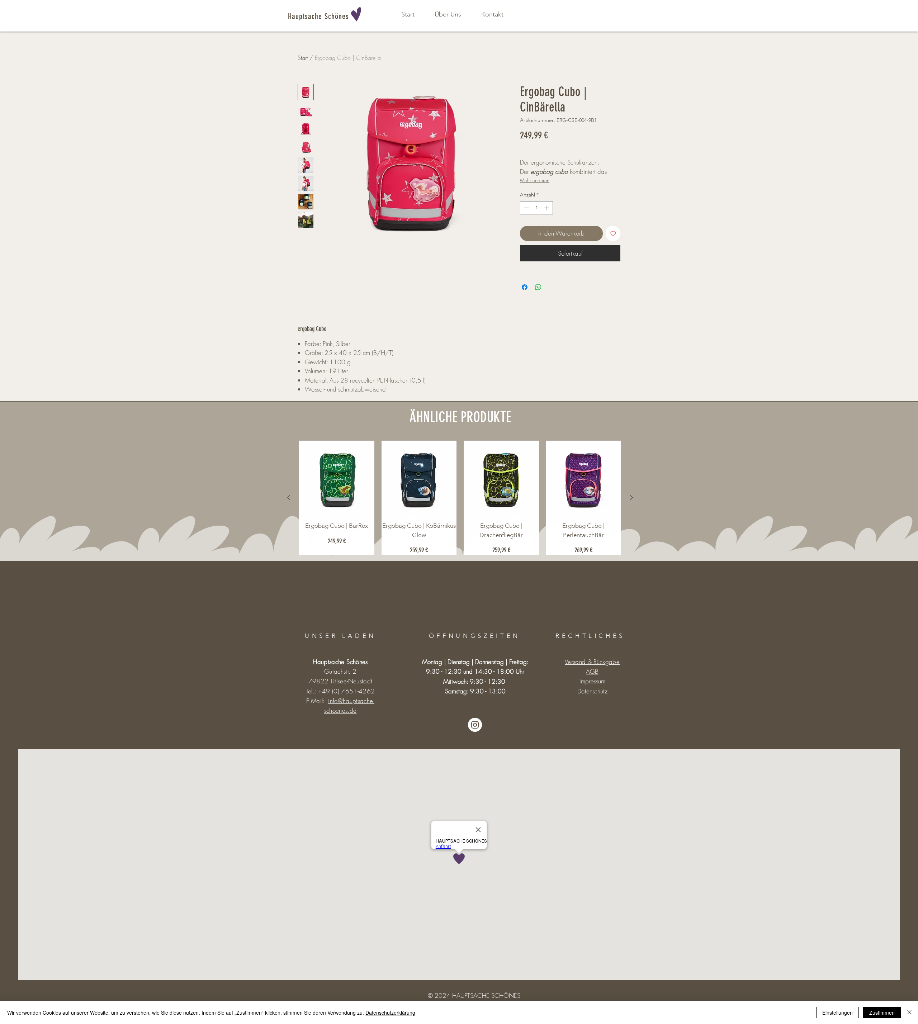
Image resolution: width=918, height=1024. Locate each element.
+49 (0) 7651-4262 (346, 691)
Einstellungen (837, 1012)
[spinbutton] (536, 208)
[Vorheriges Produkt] (288, 497)
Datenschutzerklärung (390, 1012)
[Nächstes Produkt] (631, 497)
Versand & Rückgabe (592, 662)
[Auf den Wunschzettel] (613, 233)
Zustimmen (882, 1012)
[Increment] (547, 208)
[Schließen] (909, 1012)
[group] (460, 497)
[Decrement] (525, 208)
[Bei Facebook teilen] (524, 287)
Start (303, 58)
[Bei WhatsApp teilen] (538, 287)
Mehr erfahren (534, 180)
